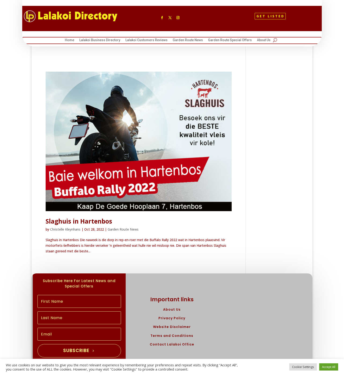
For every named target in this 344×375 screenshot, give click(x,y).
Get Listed (270, 16)
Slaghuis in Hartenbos (79, 221)
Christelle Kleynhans (65, 229)
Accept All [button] (328, 367)
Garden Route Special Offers (230, 40)
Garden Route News (188, 40)
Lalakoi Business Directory (99, 40)
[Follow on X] (170, 18)
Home (69, 40)
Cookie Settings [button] (303, 367)
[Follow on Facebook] (162, 18)
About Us (264, 40)
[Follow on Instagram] (178, 18)
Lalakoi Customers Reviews (146, 40)
